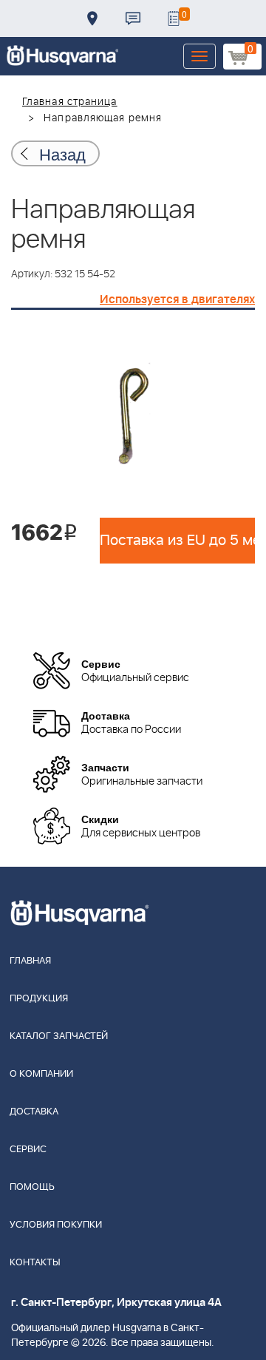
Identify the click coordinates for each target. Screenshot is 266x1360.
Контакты (133, 18)
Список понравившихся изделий (173, 18)
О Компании (41, 1074)
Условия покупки (56, 1225)
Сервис (28, 1150)
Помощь (32, 1187)
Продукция (39, 999)
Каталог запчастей (59, 1036)
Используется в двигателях (177, 299)
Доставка (92, 18)
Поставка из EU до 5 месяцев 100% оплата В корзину (177, 541)
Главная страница (69, 102)
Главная (30, 961)
